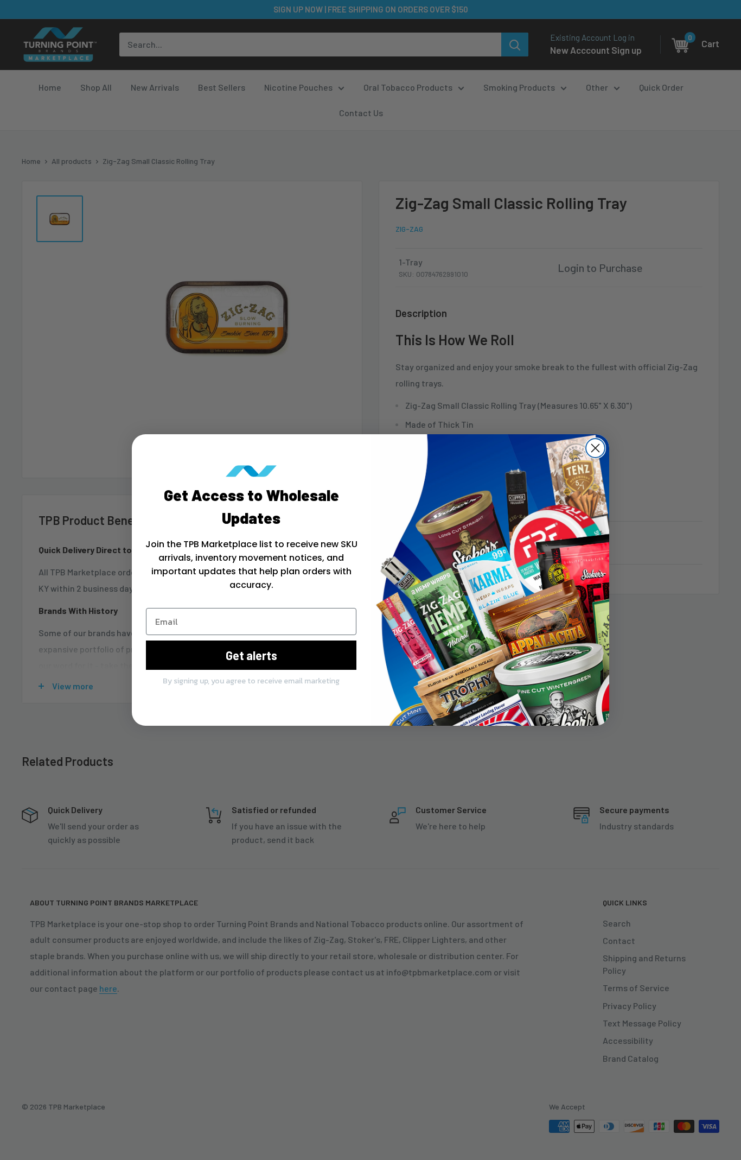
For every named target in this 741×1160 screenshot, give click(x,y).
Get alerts (251, 655)
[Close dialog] (595, 448)
